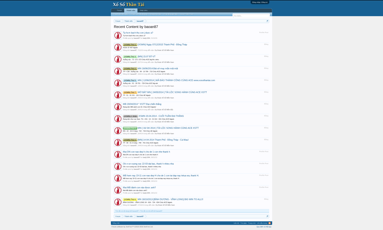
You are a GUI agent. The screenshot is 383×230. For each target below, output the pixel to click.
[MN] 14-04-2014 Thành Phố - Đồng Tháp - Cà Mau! (156, 140)
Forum (119, 10)
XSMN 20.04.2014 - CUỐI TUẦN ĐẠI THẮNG (154, 116)
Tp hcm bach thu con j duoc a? (138, 33)
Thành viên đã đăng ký (139, 14)
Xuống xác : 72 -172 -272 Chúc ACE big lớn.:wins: (141, 59)
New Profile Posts (187, 14)
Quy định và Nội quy (264, 227)
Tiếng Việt (116, 223)
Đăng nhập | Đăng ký (260, 2)
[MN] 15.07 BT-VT (139, 56)
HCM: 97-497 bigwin (130, 47)
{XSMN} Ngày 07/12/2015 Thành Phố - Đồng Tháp (155, 44)
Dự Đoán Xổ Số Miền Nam (164, 50)
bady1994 (146, 38)
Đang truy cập (156, 14)
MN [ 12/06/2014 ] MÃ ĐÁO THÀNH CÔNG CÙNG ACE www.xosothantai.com (169, 80)
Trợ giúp (243, 223)
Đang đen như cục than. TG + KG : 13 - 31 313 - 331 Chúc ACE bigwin (148, 119)
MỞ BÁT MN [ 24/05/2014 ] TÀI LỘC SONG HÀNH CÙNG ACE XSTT (165, 92)
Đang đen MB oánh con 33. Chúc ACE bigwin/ (139, 107)
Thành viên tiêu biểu (121, 14)
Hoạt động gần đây (171, 14)
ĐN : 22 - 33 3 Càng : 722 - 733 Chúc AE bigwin (140, 131)
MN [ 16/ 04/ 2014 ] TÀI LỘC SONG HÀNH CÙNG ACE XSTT (161, 128)
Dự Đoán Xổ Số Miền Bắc (164, 110)
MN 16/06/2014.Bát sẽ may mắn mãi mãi (151, 68)
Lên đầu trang (262, 223)
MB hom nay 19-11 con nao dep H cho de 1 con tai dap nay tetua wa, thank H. (161, 175)
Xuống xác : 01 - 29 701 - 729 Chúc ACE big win (140, 83)
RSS (270, 223)
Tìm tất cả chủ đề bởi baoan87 (151, 211)
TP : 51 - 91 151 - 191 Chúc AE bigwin (137, 95)
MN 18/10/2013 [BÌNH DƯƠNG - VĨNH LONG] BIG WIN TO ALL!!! (163, 199)
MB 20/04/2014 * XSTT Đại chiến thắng (142, 104)
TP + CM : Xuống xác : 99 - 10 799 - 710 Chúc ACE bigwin (144, 71)
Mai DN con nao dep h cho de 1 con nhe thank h (146, 152)
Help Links (144, 10)
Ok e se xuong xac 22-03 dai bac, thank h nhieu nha (148, 164)
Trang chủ (252, 223)
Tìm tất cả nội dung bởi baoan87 (127, 211)
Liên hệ (236, 223)
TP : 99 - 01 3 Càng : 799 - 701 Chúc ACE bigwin (140, 143)
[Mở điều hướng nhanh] (267, 21)
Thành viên (130, 10)
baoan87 (137, 38)
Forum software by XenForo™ (132, 227)
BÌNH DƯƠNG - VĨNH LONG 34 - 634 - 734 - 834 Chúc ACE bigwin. (147, 202)
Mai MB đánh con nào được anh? (139, 187)
